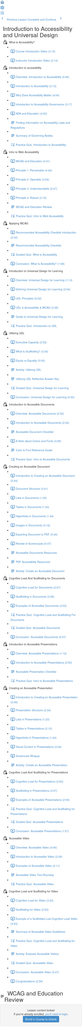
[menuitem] (2, 9)
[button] (2, 3)
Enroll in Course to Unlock (41, 1019)
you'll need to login (56, 1014)
